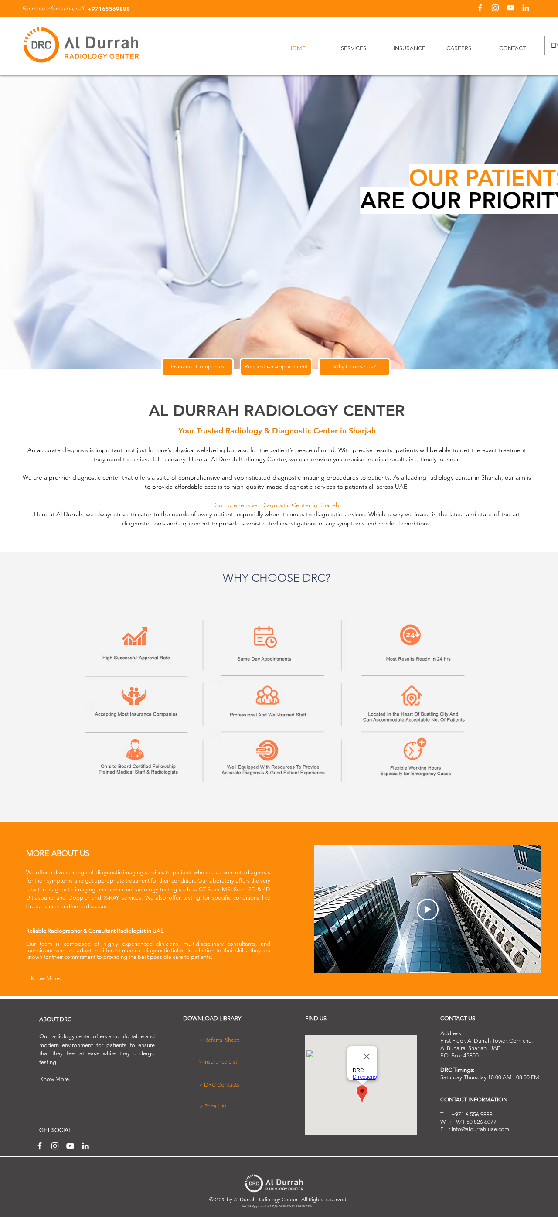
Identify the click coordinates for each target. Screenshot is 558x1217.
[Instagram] (495, 8)
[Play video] (428, 909)
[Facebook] (480, 8)
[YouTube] (510, 8)
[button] (276, 367)
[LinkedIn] (526, 8)
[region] (275, 704)
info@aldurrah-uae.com (480, 1129)
